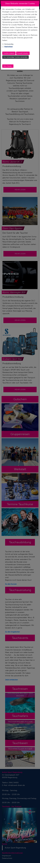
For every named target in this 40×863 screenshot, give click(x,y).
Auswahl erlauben (23, 53)
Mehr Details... (7, 66)
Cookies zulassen (9, 53)
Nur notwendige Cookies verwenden (15, 57)
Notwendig (8, 44)
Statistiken (8, 47)
